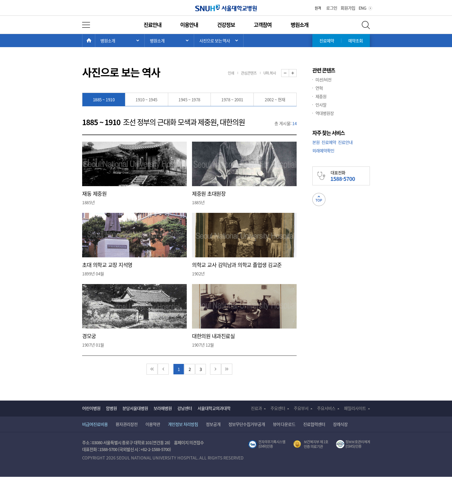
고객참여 (263, 25)
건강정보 (226, 25)
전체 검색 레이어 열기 (366, 25)
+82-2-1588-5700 (155, 449)
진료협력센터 (314, 424)
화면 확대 (296, 73)
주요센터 (277, 408)
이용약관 (152, 424)
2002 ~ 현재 (275, 99)
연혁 (319, 88)
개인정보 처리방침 (183, 424)
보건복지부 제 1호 (310, 444)
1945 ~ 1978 (189, 99)
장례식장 (340, 424)
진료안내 (152, 25)
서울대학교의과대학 (213, 408)
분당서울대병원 (135, 408)
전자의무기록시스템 (267, 444)
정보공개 (213, 424)
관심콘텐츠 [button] (249, 72)
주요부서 (301, 408)
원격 (318, 7)
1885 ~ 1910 (104, 99)
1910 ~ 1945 (146, 99)
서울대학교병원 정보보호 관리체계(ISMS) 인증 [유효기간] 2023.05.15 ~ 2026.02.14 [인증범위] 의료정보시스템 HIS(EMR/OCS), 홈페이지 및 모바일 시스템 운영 (353, 444)
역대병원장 (324, 113)
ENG (362, 8)
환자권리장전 (127, 424)
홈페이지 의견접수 (189, 442)
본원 (316, 142)
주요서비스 (326, 408)
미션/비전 (323, 79)
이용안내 (189, 25)
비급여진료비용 (95, 424)
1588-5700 (108, 449)
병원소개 (299, 25)
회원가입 (348, 8)
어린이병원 (91, 408)
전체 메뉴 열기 (86, 25)
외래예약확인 (323, 150)
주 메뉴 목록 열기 (119, 40)
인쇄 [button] (231, 72)
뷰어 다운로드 (284, 424)
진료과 (256, 408)
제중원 (320, 96)
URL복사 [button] (269, 72)
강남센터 (184, 408)
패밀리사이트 (355, 408)
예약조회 (355, 40)
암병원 (111, 408)
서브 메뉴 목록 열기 (169, 40)
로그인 (331, 8)
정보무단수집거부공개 (246, 424)
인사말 (320, 105)
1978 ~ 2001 (232, 99)
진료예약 (326, 40)
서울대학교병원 (226, 8)
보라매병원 (163, 408)
